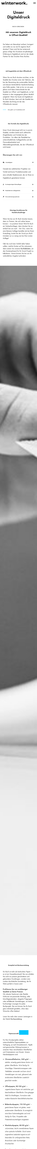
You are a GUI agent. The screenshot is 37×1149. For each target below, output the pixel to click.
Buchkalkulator (25, 248)
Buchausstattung (16, 1019)
